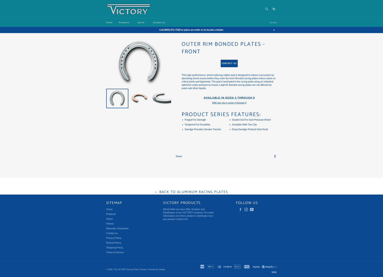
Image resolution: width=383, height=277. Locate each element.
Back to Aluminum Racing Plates (193, 192)
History (110, 223)
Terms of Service (115, 252)
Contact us (159, 22)
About (141, 22)
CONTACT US (229, 63)
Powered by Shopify (156, 269)
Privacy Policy (113, 238)
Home (109, 22)
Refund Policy (113, 243)
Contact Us (181, 219)
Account (273, 22)
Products (124, 22)
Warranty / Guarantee (117, 228)
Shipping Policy (114, 247)
